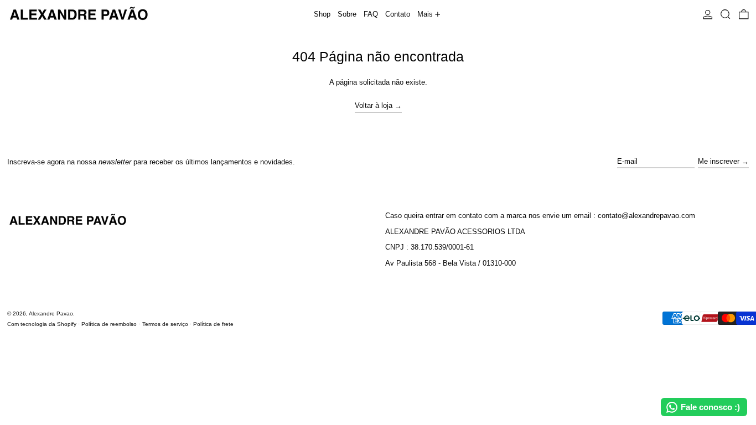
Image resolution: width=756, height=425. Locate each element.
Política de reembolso (109, 324)
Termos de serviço (165, 324)
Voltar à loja (373, 105)
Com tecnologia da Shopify (41, 324)
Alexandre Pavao (51, 313)
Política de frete (213, 324)
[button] (725, 14)
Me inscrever (718, 161)
